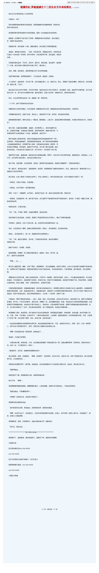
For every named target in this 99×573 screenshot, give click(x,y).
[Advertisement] (76, 42)
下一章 (55, 509)
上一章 (44, 509)
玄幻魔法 (14, 2)
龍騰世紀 (8, 2)
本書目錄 (49, 509)
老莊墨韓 (76, 7)
